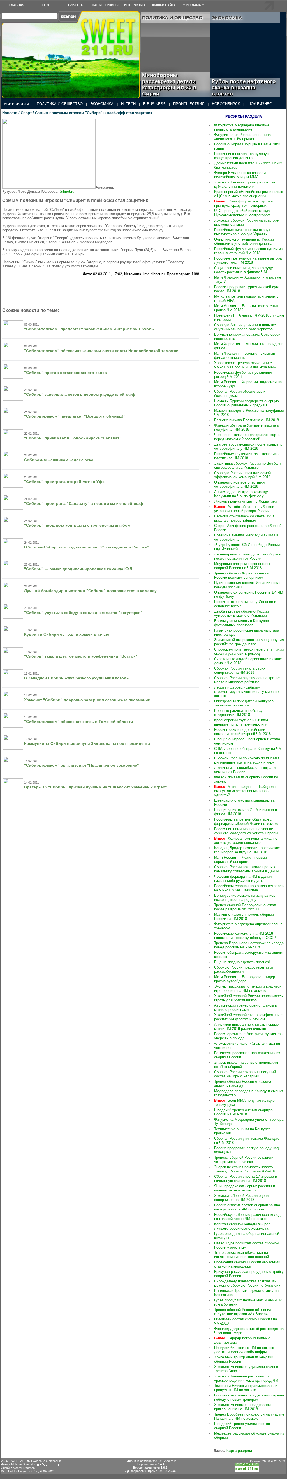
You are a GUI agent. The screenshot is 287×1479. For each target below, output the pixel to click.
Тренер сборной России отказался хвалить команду (243, 1083)
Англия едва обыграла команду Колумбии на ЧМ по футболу (241, 494)
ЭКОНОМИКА (102, 104)
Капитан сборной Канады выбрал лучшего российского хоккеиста (242, 1226)
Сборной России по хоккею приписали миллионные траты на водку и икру (246, 760)
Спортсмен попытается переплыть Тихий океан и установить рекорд (249, 651)
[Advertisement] (165, 154)
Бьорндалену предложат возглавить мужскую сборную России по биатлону (247, 1283)
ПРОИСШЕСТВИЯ (188, 104)
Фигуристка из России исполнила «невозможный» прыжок (242, 137)
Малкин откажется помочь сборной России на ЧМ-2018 (244, 916)
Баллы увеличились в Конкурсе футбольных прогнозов (241, 623)
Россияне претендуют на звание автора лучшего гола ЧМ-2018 (248, 260)
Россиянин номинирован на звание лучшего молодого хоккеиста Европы (246, 831)
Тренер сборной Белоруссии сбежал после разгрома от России (245, 907)
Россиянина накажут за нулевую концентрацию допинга (242, 156)
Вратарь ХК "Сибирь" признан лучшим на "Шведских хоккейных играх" (95, 787)
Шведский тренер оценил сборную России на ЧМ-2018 (243, 1112)
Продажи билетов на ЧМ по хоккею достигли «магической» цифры (244, 1350)
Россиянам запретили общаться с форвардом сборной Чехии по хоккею (246, 821)
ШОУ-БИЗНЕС (259, 104)
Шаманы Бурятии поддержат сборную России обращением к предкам (246, 403)
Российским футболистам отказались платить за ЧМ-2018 (246, 456)
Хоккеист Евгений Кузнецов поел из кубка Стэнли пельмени (244, 184)
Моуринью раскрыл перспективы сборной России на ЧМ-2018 (242, 566)
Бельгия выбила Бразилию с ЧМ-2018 (246, 420)
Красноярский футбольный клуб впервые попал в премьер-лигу (241, 722)
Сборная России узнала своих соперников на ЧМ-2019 (239, 670)
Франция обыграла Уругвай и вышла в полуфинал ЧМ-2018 (246, 427)
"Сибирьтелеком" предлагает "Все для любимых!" (75, 416)
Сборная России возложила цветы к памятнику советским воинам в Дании (246, 869)
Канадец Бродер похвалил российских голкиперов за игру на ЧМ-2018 (247, 850)
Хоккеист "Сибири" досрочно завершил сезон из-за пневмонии (87, 700)
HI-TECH (128, 104)
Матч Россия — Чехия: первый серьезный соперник (240, 859)
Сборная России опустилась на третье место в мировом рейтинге (247, 680)
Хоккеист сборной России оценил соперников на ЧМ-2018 (242, 1197)
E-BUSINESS (154, 104)
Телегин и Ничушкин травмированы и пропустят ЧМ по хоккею (245, 1388)
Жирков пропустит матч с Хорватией (245, 501)
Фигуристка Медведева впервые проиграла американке (241, 127)
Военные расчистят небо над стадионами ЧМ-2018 (238, 712)
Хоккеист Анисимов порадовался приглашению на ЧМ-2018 (242, 1407)
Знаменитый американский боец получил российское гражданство (249, 642)
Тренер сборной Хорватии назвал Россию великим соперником (242, 575)
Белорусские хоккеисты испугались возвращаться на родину (244, 897)
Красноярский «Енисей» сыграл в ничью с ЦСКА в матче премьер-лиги (248, 194)
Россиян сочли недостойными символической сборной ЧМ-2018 (242, 731)
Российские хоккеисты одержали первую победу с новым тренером (249, 1397)
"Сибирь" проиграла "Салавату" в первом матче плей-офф (83, 503)
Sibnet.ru (67, 191)
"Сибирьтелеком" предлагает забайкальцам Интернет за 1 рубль (89, 329)
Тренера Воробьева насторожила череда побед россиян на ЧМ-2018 (249, 945)
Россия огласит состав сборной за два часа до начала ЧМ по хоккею (247, 1207)
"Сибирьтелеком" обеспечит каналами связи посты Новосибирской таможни (101, 350)
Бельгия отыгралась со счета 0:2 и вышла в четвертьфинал (244, 518)
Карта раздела (239, 1451)
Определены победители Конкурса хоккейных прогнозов (244, 703)
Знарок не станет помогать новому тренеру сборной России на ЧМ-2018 (245, 1169)
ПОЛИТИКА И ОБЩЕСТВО (60, 104)
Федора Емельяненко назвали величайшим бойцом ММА (240, 175)
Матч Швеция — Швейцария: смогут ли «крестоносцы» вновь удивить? (245, 791)
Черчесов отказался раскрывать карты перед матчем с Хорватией (247, 437)
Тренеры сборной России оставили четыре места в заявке (243, 1159)
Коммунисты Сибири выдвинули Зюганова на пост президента (87, 743)
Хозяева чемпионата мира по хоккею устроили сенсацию (245, 840)
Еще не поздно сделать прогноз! (242, 962)
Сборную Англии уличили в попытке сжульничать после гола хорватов (245, 327)
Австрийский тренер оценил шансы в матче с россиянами (245, 1007)
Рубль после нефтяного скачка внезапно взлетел (244, 87)
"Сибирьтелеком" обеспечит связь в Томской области (78, 721)
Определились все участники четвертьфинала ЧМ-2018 (239, 484)
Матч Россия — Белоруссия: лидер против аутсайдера (244, 979)
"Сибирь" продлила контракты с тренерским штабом (77, 525)
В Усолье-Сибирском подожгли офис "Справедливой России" (86, 547)
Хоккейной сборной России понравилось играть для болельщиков (248, 998)
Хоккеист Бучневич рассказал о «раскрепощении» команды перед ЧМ (246, 1378)
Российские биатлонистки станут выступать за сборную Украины (242, 232)
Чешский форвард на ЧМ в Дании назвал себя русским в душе (243, 878)
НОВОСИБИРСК (226, 104)
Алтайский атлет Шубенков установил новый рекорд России (244, 509)
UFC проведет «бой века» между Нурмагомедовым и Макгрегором (242, 213)
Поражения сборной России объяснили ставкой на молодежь (247, 1264)
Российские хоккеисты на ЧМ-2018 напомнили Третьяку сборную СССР (245, 935)
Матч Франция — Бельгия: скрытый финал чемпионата (244, 355)
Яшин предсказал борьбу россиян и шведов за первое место (244, 1188)
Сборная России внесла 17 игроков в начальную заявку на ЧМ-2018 (245, 1178)
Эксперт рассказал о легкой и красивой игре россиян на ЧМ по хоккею (247, 988)
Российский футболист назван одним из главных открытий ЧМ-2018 (248, 251)
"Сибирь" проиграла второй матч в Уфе (64, 481)
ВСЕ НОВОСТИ (16, 104)
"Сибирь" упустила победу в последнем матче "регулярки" (83, 612)
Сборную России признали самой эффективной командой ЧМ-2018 (242, 475)
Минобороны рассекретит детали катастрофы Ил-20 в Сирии (169, 84)
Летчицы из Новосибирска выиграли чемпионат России (245, 770)
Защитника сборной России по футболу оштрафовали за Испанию (248, 465)
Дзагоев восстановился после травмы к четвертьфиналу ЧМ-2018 (248, 446)
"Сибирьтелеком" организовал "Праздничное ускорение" (81, 765)
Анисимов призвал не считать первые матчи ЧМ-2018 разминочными (246, 1026)
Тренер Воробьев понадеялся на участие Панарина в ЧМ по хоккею (249, 1416)
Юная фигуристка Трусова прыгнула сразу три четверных (243, 203)
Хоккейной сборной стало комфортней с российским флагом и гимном (248, 1017)
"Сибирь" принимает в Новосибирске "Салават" (72, 438)
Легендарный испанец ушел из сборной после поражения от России (247, 556)
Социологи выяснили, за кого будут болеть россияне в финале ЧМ (244, 270)
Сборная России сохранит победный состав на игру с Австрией (245, 1074)
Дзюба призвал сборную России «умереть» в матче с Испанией (241, 613)
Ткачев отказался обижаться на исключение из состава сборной (241, 1254)
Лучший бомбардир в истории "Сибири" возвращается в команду (90, 590)
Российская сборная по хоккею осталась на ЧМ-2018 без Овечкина (249, 888)
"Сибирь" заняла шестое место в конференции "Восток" (80, 656)
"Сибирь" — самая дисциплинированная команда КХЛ (78, 569)
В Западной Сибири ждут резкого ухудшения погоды (77, 678)
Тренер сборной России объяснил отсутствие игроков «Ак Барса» (242, 1312)
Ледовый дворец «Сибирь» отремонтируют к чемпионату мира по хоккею (246, 691)
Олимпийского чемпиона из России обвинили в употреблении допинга (244, 241)
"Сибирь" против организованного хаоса (65, 372)
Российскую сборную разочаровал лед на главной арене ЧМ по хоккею (247, 1216)
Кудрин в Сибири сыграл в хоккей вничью (66, 634)
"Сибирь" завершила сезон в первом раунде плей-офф (79, 394)
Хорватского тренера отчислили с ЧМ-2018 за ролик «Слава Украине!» (245, 365)
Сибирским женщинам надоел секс (58, 460)
